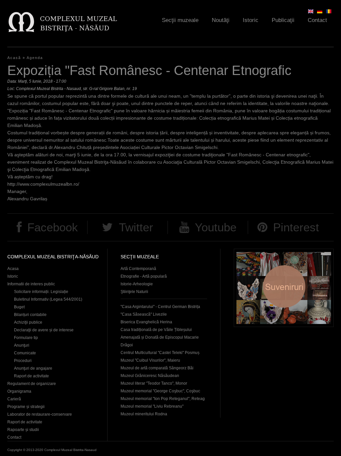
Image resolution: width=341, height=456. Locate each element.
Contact (317, 20)
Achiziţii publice (28, 322)
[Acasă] (62, 22)
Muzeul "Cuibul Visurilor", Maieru (150, 360)
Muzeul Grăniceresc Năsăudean (150, 375)
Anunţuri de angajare (33, 368)
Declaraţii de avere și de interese (44, 330)
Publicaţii (283, 20)
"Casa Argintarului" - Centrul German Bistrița (160, 306)
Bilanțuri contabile (30, 314)
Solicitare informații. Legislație (41, 291)
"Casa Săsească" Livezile (144, 314)
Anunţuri (21, 345)
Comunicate (25, 353)
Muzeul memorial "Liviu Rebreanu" (152, 406)
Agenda (35, 58)
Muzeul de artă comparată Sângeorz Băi (157, 368)
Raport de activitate (31, 376)
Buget (19, 307)
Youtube (215, 227)
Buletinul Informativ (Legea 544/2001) (48, 299)
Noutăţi (220, 20)
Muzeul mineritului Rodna (144, 414)
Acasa (13, 268)
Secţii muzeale (180, 20)
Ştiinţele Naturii (134, 291)
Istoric (250, 20)
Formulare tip (26, 337)
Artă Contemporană (138, 268)
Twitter (136, 227)
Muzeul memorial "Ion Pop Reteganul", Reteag (163, 398)
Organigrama (19, 391)
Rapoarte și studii (23, 429)
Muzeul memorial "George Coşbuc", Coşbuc (160, 391)
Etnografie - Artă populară (144, 276)
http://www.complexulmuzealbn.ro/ (43, 184)
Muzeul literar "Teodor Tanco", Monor (154, 383)
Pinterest (296, 227)
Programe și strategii (26, 406)
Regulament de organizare (31, 383)
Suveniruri (284, 288)
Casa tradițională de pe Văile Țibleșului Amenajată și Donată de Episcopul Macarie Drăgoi (160, 337)
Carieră (14, 399)
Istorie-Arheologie (137, 284)
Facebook (52, 227)
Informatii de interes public (31, 284)
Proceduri (23, 360)
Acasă (14, 58)
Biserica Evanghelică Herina (146, 322)
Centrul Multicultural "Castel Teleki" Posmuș (160, 352)
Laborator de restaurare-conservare (39, 414)
